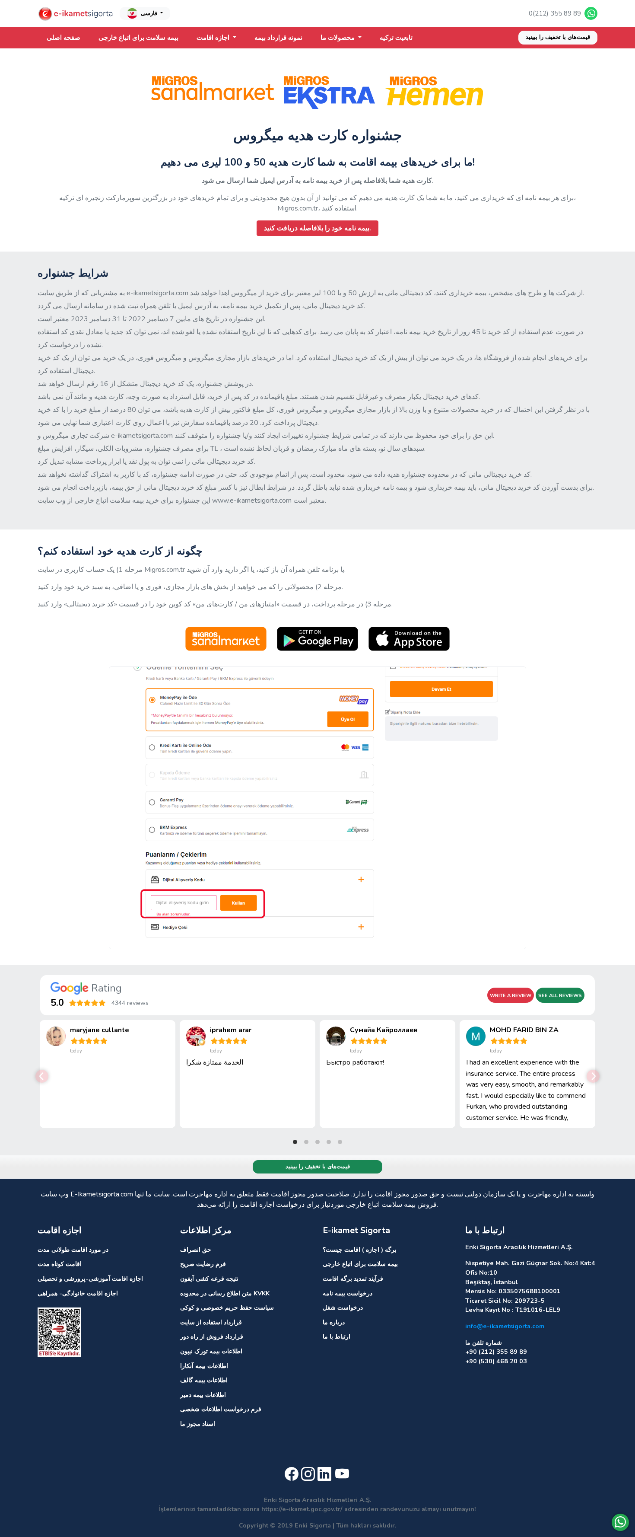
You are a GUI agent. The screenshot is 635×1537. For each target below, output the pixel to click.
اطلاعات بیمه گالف (204, 1380)
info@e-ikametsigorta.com (504, 1326)
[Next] (593, 1076)
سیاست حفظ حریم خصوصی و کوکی (227, 1307)
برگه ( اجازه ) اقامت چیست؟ (360, 1249)
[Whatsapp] (620, 1522)
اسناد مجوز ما (197, 1423)
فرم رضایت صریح (203, 1264)
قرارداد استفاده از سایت (211, 1322)
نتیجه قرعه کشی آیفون (209, 1278)
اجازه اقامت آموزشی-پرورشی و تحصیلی (90, 1278)
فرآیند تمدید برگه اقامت (353, 1278)
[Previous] (41, 1076)
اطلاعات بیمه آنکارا (204, 1366)
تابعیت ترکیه (396, 37)
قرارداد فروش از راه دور (211, 1336)
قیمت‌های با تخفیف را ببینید (558, 37)
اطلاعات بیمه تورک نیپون (211, 1351)
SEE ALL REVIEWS (560, 995)
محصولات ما (338, 37)
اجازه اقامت (214, 37)
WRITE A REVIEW (510, 995)
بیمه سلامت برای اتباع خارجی (138, 37)
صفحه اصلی (63, 37)
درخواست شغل (343, 1307)
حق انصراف (195, 1249)
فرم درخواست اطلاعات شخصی (220, 1409)
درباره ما (334, 1322)
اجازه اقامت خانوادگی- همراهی (78, 1293)
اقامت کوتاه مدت (60, 1264)
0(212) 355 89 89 (555, 13)
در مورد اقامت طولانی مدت (73, 1249)
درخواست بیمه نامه (347, 1293)
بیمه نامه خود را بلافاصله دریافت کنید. (317, 228)
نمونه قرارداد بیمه (278, 37)
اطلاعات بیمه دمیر (203, 1394)
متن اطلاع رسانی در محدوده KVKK (225, 1293)
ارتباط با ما (336, 1336)
